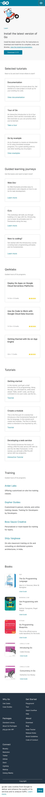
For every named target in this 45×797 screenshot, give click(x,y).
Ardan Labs (10, 485)
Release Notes (31, 733)
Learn (6, 28)
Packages (7, 718)
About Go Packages (10, 726)
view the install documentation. (21, 47)
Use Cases (6, 703)
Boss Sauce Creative (15, 522)
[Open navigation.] (41, 3)
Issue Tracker (30, 729)
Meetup (5, 769)
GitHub (5, 759)
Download (29, 722)
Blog (27, 726)
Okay (40, 790)
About (28, 718)
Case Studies (7, 707)
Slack (5, 762)
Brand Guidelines (32, 736)
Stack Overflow (31, 710)
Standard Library (9, 722)
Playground (30, 703)
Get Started (31, 699)
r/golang (6, 766)
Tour (27, 707)
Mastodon (6, 752)
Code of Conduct (32, 740)
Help (27, 714)
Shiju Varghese (12, 538)
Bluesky (5, 749)
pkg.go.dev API (8, 729)
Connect (7, 744)
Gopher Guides (12, 502)
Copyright (22, 781)
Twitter (5, 755)
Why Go (6, 699)
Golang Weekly (8, 773)
